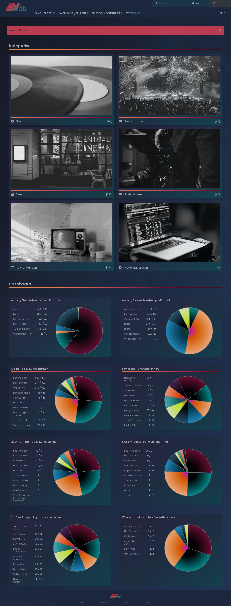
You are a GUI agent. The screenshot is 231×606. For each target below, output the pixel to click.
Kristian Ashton (111, 603)
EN (225, 13)
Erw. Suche (201, 3)
